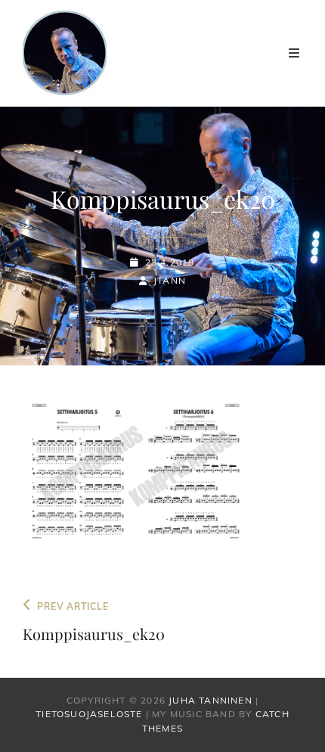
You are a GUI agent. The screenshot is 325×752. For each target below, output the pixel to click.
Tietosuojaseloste (89, 713)
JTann (169, 280)
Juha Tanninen (210, 700)
